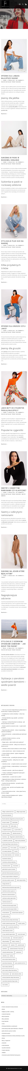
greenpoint (5, 847)
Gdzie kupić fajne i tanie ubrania (10, 844)
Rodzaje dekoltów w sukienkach (9, 1026)
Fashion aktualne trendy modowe (11, 82)
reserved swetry (6, 938)
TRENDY (3, 577)
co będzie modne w (6, 829)
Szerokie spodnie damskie (7, 654)
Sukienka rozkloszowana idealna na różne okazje (14, 748)
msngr (3, 927)
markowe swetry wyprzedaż (9, 898)
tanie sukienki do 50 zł (20, 963)
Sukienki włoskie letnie (7, 952)
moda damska (5, 912)
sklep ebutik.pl (5, 941)
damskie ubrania (17, 833)
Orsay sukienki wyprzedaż (8, 934)
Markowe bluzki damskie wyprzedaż (11, 887)
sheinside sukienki (17, 938)
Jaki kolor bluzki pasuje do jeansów (10, 873)
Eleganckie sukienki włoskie (16, 837)
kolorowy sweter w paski (8, 880)
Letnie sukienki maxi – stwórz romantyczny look (13, 751)
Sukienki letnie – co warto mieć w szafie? (11, 776)
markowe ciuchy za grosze (8, 891)
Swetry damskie (6, 1050)
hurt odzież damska (7, 855)
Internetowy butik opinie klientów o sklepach (12, 1028)
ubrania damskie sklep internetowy (10, 977)
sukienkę (4, 956)
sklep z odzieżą (15, 941)
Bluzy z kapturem (6, 1040)
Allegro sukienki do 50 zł (8, 811)
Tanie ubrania (5, 974)
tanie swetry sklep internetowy (9, 970)
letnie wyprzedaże (21, 880)
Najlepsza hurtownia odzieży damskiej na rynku (13, 1035)
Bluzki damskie (5, 1016)
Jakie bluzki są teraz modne (8, 869)
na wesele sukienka (13, 927)
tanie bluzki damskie (7, 963)
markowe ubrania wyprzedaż (9, 905)
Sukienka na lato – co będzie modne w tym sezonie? (14, 764)
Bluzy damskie (5, 1019)
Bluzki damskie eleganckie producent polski (12, 819)
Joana (4, 80)
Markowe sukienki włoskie (8, 894)
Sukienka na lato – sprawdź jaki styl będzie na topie (14, 757)
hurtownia (17, 855)
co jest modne (17, 829)
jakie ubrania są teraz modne (9, 1031)
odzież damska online (7, 930)
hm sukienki (22, 847)
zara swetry (5, 984)
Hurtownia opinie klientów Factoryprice (11, 1055)
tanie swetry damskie (7, 966)
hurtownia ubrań (6, 865)
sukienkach (5, 945)
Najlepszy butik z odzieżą (8, 1011)
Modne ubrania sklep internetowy (10, 919)
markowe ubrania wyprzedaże (9, 909)
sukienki (13, 945)
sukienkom (18, 952)
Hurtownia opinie (6, 1033)
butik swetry (13, 826)
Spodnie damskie (6, 1047)
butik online (5, 826)
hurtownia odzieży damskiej (9, 862)
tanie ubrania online (16, 974)
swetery (11, 956)
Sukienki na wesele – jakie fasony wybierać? (12, 770)
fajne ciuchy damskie (20, 840)
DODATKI (4, 1043)
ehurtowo (4, 837)
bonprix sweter (5, 822)
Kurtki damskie (5, 1045)
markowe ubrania (6, 901)
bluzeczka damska (6, 815)
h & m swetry (13, 847)
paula (4, 648)
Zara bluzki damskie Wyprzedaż (10, 981)
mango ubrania (6, 883)
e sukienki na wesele (7, 840)
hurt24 (15, 851)
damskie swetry (6, 833)
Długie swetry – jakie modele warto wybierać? (13, 742)
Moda (3, 1009)
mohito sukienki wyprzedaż (8, 923)
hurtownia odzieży (6, 858)
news (3, 1023)
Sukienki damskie (6, 1014)
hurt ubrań (15, 865)
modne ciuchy (5, 916)
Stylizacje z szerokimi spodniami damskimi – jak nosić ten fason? (13, 643)
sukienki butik (21, 945)
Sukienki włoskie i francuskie (16, 948)
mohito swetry (21, 923)
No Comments (20, 80)
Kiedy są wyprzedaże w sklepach (10, 876)
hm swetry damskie (7, 851)
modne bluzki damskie (17, 912)
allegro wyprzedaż (20, 811)
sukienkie (4, 948)
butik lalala (15, 822)
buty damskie (5, 1021)
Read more (3, 113)
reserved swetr (21, 934)
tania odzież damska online (8, 959)
